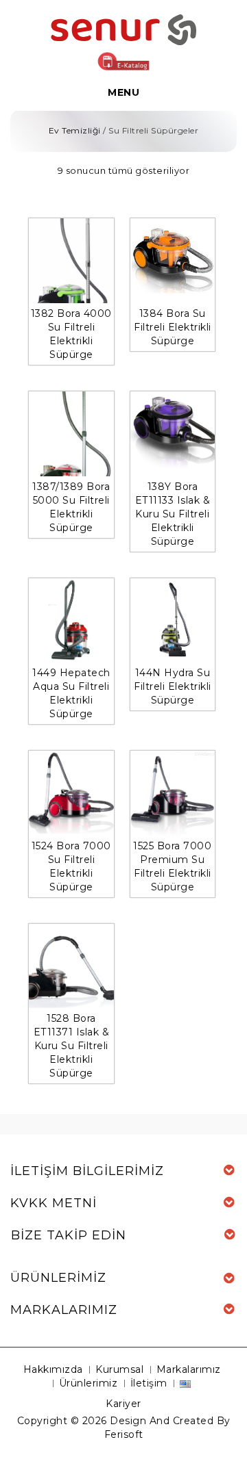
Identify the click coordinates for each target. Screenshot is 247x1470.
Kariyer (123, 1403)
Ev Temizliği (75, 130)
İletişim (148, 1383)
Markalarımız (188, 1369)
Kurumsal (119, 1369)
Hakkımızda (53, 1369)
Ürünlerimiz (88, 1383)
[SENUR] (123, 28)
